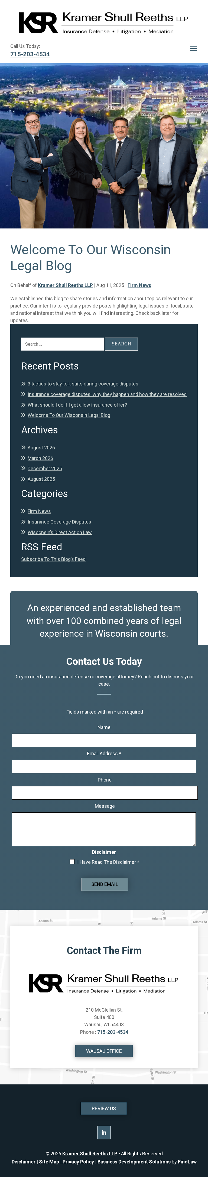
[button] (193, 48)
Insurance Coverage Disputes (59, 522)
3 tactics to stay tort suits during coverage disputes (83, 384)
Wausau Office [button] (104, 1051)
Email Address (104, 753)
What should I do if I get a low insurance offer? (77, 405)
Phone (105, 780)
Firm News (139, 285)
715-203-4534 (30, 54)
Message (105, 806)
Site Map (49, 1162)
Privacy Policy (78, 1162)
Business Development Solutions (134, 1162)
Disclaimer (104, 852)
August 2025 (41, 479)
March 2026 (40, 458)
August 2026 (41, 447)
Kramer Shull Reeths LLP (65, 285)
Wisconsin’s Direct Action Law (60, 532)
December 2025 (45, 468)
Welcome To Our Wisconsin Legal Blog (69, 415)
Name (104, 727)
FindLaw (187, 1162)
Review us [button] (104, 1108)
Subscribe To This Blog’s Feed (53, 559)
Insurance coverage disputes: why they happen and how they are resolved (107, 394)
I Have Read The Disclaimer (108, 862)
